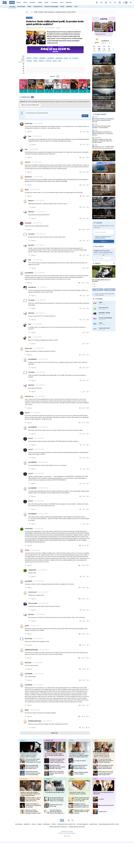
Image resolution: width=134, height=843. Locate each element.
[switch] (125, 2)
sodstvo (29, 58)
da (94, 284)
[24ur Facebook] (68, 820)
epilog (66, 58)
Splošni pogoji (93, 824)
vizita (71, 740)
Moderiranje (46, 824)
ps (70, 58)
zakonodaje (50, 58)
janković (41, 60)
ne (94, 286)
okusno (72, 779)
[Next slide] (88, 76)
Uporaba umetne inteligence (77, 826)
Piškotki (54, 824)
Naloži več (54, 733)
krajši (55, 60)
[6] (49, 86)
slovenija (29, 60)
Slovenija (12, 6)
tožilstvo (48, 60)
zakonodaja (59, 58)
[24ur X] (72, 820)
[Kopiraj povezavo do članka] (23, 73)
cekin (95, 740)
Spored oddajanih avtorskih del (58, 826)
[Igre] (101, 2)
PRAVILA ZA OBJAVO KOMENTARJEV (30, 105)
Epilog (22, 59)
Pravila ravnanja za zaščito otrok (109, 824)
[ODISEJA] (54, 76)
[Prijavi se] (119, 2)
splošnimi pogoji (106, 236)
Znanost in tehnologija (51, 6)
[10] (83, 86)
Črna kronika (21, 6)
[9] (74, 86)
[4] (32, 86)
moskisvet (24, 779)
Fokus (62, 6)
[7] (57, 86)
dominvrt (48, 779)
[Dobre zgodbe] (97, 2)
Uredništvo (27, 824)
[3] (23, 86)
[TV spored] (106, 2)
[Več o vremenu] (113, 48)
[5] (40, 86)
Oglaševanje (19, 824)
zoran (35, 60)
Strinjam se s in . (103, 237)
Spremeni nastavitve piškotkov (66, 824)
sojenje (35, 58)
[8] (66, 86)
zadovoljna (49, 740)
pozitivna (75, 58)
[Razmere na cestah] (110, 2)
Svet (76, 6)
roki (59, 60)
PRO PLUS (34, 824)
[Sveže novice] (27, 12)
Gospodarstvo (38, 6)
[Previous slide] (86, 76)
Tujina (29, 6)
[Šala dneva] (112, 258)
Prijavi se (85, 115)
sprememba (42, 58)
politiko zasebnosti (100, 237)
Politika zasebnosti (82, 824)
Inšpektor (69, 6)
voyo (95, 779)
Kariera (40, 824)
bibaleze (23, 740)
